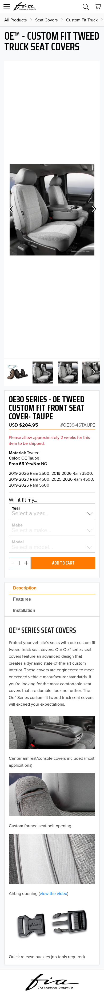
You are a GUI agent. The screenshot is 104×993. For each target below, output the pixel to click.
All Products (15, 20)
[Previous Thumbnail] (10, 372)
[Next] (93, 209)
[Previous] (10, 209)
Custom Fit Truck (82, 20)
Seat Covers (46, 20)
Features (22, 599)
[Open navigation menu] (6, 6)
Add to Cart (63, 563)
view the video (53, 893)
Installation (24, 610)
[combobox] (52, 513)
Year (16, 507)
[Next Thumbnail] (93, 372)
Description (25, 588)
